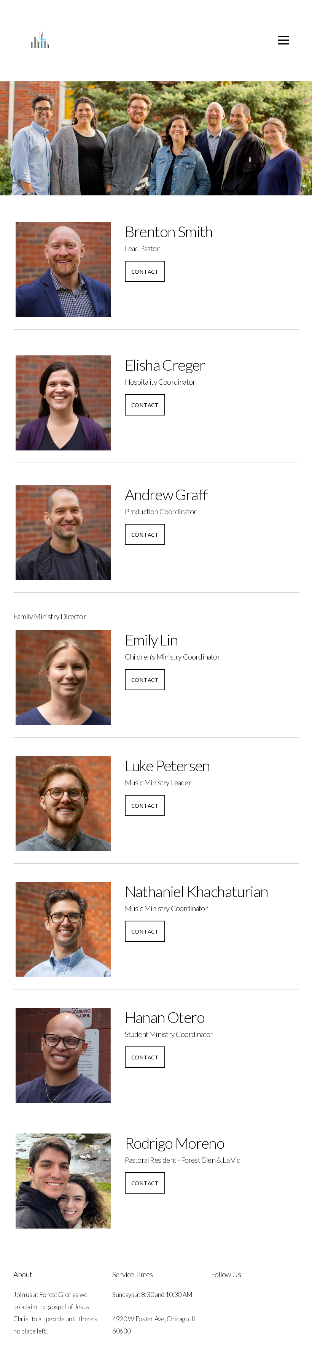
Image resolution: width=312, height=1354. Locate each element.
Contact (145, 271)
